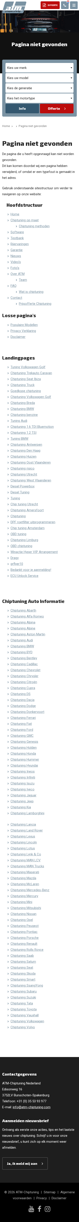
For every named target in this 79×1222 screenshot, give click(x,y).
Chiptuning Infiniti (23, 777)
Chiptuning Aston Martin (28, 634)
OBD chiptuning (21, 546)
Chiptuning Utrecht (24, 474)
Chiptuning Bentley (24, 658)
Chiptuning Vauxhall (25, 1015)
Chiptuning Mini (21, 902)
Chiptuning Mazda (23, 878)
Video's (16, 262)
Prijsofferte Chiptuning (35, 304)
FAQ (13, 286)
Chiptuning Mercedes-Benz (30, 890)
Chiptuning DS (21, 694)
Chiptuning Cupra (23, 688)
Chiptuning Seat (22, 968)
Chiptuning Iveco (22, 789)
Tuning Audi (19, 421)
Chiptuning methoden (34, 226)
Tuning (15, 498)
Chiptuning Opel (22, 920)
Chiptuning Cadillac (24, 664)
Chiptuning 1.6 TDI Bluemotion (32, 427)
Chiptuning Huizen (23, 456)
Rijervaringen (20, 244)
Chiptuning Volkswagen (27, 1021)
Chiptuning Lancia (23, 824)
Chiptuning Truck (22, 385)
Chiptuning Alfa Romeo (27, 616)
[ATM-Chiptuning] (14, 7)
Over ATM (18, 274)
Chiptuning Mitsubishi (26, 908)
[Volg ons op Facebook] (39, 1209)
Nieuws (16, 256)
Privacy (41, 1198)
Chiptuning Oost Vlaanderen (31, 462)
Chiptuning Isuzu (22, 783)
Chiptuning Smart (23, 979)
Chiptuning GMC (22, 736)
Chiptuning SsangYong (27, 985)
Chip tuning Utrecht (24, 504)
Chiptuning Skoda (23, 974)
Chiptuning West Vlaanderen (31, 480)
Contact (16, 298)
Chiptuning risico (22, 468)
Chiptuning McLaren (25, 884)
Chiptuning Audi (22, 640)
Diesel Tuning (20, 492)
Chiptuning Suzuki (23, 997)
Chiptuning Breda (23, 403)
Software (17, 232)
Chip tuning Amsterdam (28, 528)
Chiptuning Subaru (24, 991)
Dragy (15, 558)
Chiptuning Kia (21, 807)
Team (23, 280)
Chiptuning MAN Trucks (27, 866)
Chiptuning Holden (24, 748)
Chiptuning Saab (22, 956)
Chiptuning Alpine (23, 628)
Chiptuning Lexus (23, 836)
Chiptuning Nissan (23, 914)
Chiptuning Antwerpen (26, 445)
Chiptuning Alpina (23, 622)
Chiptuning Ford (22, 730)
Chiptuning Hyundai (24, 765)
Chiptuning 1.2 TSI (23, 433)
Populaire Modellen (24, 325)
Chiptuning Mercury (24, 896)
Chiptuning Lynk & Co (26, 854)
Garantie (17, 250)
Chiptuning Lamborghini (27, 813)
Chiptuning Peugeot (25, 926)
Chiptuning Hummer (25, 760)
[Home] (16, 126)
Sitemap (50, 1192)
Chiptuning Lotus (23, 848)
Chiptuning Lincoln (24, 842)
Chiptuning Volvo (23, 1027)
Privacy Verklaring (23, 331)
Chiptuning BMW (22, 409)
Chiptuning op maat (25, 220)
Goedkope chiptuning (26, 391)
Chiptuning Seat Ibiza (26, 379)
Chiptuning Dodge (23, 706)
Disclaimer (18, 337)
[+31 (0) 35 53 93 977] (65, 5)
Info (22, 108)
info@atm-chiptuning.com (31, 1107)
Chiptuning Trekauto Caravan (31, 373)
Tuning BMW (19, 439)
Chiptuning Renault (24, 944)
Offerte (54, 108)
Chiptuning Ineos (23, 771)
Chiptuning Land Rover (27, 830)
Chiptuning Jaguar (23, 795)
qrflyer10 (17, 564)
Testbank (17, 238)
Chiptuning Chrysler (24, 676)
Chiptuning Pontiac (24, 932)
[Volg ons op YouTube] (31, 1209)
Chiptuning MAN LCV (26, 860)
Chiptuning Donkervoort (27, 712)
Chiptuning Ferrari (23, 718)
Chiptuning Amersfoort (27, 510)
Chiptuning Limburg (24, 540)
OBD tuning (18, 534)
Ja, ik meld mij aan (22, 1163)
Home (15, 214)
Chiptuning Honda (23, 754)
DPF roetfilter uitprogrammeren (33, 522)
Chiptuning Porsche (25, 938)
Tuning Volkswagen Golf (28, 367)
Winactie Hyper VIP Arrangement (34, 552)
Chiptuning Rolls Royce (27, 950)
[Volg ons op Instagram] (47, 1209)
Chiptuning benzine (24, 415)
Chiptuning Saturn (23, 962)
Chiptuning (18, 516)
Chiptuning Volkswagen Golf (31, 397)
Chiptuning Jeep (22, 801)
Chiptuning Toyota (24, 1009)
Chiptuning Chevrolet (25, 670)
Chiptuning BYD (21, 652)
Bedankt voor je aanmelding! (31, 570)
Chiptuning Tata (22, 1003)
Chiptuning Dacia (22, 700)
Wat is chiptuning (31, 292)
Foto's (15, 268)
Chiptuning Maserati (25, 872)
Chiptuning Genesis (24, 742)
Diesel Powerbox (22, 486)
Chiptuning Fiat (21, 724)
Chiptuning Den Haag (25, 451)
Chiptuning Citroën (24, 682)
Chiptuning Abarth (23, 610)
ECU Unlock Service (24, 576)
